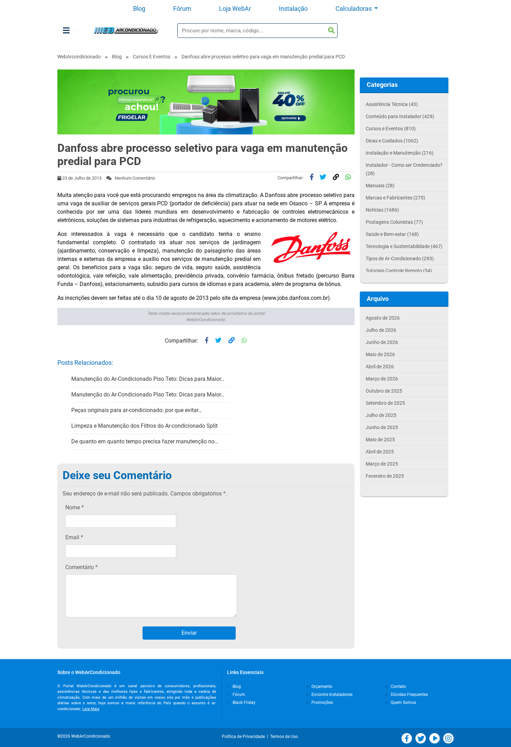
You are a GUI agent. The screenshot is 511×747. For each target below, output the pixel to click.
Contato (398, 686)
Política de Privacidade (244, 736)
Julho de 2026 (381, 330)
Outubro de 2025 (384, 391)
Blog (139, 8)
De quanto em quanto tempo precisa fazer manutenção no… (144, 441)
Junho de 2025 (382, 427)
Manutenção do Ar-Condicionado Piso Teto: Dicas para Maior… (148, 379)
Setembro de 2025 (385, 403)
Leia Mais (90, 709)
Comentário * (81, 567)
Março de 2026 (382, 378)
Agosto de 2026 (383, 318)
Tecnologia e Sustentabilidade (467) (404, 246)
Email (74, 537)
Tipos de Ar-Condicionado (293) (400, 258)
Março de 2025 (382, 464)
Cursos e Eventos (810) (391, 128)
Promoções (321, 702)
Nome (74, 507)
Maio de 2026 (380, 354)
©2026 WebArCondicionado (83, 736)
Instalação (293, 8)
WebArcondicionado (79, 56)
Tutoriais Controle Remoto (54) (399, 270)
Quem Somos (403, 702)
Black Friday (244, 702)
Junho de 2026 (382, 342)
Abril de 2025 (380, 451)
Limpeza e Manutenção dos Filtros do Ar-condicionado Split (144, 425)
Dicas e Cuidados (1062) (392, 140)
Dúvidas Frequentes (409, 694)
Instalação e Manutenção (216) (399, 153)
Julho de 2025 (381, 415)
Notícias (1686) (382, 210)
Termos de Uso (284, 736)
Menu (78, 30)
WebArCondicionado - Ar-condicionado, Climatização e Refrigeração (126, 30)
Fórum (182, 8)
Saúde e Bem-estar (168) (392, 234)
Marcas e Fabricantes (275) (395, 197)
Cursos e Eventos (151, 56)
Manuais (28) (380, 185)
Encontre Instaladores (331, 694)
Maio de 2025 (380, 439)
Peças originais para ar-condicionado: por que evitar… (136, 410)
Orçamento (321, 686)
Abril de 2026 (380, 366)
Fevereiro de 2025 (385, 476)
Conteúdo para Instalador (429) (400, 116)
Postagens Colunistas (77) (394, 222)
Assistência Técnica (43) (392, 104)
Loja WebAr (235, 8)
